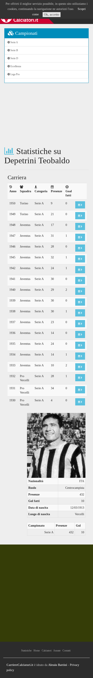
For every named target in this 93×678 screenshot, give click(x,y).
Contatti (67, 650)
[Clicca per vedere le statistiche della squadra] (80, 204)
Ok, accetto (51, 14)
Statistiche (26, 650)
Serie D (14, 58)
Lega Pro (15, 74)
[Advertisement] (46, 114)
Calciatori (46, 650)
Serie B (14, 50)
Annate (57, 650)
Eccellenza (15, 66)
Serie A (14, 42)
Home (37, 650)
